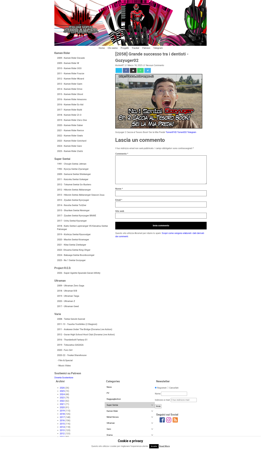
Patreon (146, 48)
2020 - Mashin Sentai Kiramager (73, 239)
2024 (62, 394)
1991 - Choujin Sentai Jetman (71, 164)
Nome (119, 188)
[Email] (133, 70)
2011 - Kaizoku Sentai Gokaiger (72, 179)
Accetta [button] (154, 446)
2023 (62, 397)
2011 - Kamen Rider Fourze (70, 73)
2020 (62, 407)
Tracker (135, 48)
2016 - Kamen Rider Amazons (72, 99)
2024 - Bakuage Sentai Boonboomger (75, 255)
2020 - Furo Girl (64, 350)
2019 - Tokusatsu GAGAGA (70, 345)
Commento (121, 153)
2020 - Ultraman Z (66, 301)
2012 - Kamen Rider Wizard (70, 78)
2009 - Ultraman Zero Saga (70, 285)
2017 (62, 417)
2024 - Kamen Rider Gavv (69, 146)
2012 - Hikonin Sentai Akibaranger (74, 189)
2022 (62, 401)
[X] (119, 70)
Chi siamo (113, 48)
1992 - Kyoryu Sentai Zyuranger (73, 169)
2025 (62, 391)
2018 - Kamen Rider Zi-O (69, 115)
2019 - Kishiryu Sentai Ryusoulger (74, 234)
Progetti (125, 48)
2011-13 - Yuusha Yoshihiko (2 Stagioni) (77, 324)
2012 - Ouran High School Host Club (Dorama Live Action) (86, 334)
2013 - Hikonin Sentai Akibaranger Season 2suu (80, 195)
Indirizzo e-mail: (163, 400)
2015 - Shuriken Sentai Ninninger (73, 210)
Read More (164, 446)
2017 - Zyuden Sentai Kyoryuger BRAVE (76, 215)
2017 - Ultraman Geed (68, 306)
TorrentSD (182, 132)
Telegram (158, 48)
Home (102, 48)
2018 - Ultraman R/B (67, 291)
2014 (62, 427)
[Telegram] (147, 70)
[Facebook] (126, 70)
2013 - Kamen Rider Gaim (69, 84)
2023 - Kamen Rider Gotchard (71, 141)
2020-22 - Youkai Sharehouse (71, 355)
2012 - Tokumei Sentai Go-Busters (74, 184)
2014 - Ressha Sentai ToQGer (71, 205)
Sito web (119, 211)
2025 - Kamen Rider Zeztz (70, 151)
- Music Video (64, 365)
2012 (62, 433)
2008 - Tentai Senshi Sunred (71, 319)
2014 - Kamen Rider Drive (69, 89)
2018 (62, 414)
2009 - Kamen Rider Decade (71, 58)
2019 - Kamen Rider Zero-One (72, 120)
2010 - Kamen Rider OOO (69, 68)
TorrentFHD (171, 132)
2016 (62, 420)
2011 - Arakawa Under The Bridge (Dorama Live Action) (84, 329)
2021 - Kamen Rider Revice (70, 130)
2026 (62, 388)
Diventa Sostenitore (63, 377)
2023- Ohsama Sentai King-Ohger (73, 250)
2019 (62, 410)
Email (118, 200)
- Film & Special (65, 360)
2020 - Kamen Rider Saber (70, 125)
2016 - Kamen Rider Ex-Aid (70, 104)
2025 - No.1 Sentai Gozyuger (71, 260)
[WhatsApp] (140, 70)
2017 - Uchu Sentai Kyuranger (72, 220)
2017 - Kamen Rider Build (69, 109)
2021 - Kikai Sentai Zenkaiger (71, 244)
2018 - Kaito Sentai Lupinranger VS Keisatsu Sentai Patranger (82, 228)
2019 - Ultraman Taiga (68, 296)
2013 (62, 430)
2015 (62, 423)
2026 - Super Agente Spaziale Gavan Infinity (78, 273)
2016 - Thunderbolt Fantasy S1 (72, 339)
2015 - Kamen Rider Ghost (70, 94)
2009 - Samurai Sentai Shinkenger (74, 174)
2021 (62, 404)
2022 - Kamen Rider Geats (70, 135)
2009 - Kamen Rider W (68, 63)
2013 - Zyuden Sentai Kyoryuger (73, 200)
